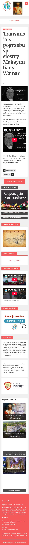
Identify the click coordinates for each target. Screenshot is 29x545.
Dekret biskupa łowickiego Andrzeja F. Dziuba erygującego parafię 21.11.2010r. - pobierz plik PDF (14, 535)
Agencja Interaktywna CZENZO (17, 542)
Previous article (10, 170)
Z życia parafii (7, 29)
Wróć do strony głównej (15, 181)
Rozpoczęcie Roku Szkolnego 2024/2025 (11, 208)
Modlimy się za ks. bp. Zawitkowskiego (11, 217)
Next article (7, 174)
